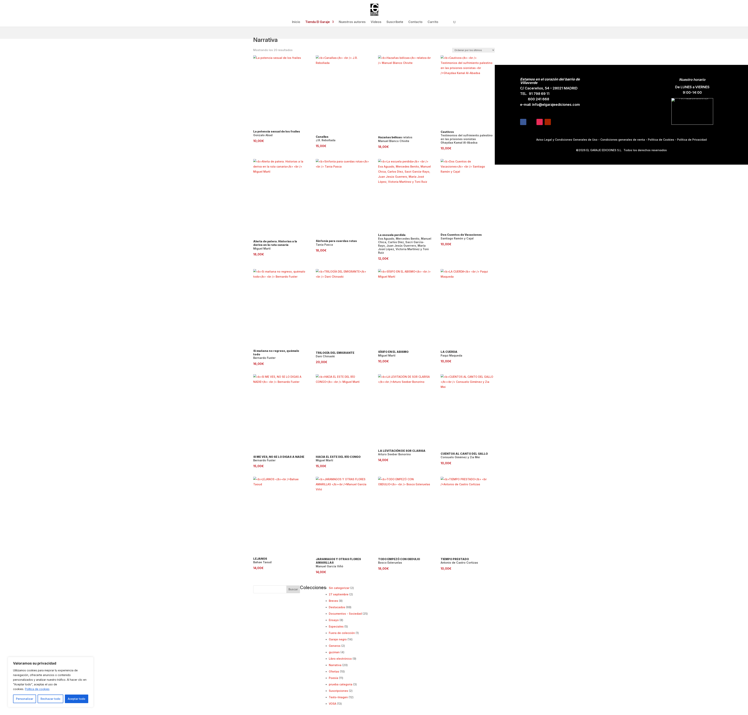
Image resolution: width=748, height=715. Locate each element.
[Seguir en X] (531, 122)
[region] (51, 682)
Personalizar (24, 698)
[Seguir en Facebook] (523, 122)
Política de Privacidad (692, 139)
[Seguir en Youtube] (548, 122)
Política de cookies (37, 689)
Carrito (433, 22)
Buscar (293, 589)
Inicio (296, 22)
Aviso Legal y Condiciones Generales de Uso (566, 139)
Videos (376, 22)
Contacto (415, 22)
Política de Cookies (661, 139)
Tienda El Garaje (317, 22)
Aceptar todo (76, 698)
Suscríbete (394, 22)
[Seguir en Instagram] (539, 122)
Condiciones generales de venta (622, 139)
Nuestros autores (352, 22)
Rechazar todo (50, 698)
